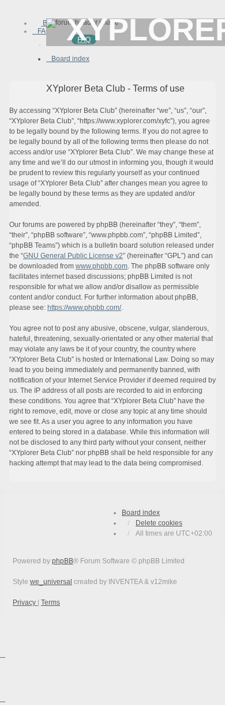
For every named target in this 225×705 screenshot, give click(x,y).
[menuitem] (41, 31)
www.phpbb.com (101, 266)
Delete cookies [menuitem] (159, 523)
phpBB (62, 561)
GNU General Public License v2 (73, 256)
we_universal (51, 582)
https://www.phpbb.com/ (84, 308)
